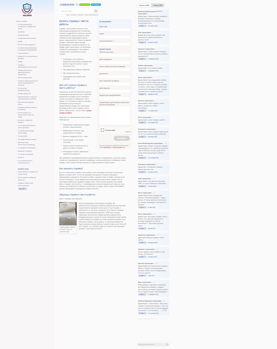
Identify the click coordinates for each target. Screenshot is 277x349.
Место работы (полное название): (113, 66)
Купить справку (21, 21)
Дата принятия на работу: (109, 81)
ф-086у (20, 62)
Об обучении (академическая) (23, 89)
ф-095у (20, 41)
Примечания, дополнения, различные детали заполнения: (114, 103)
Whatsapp (85, 5)
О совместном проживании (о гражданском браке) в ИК (27, 49)
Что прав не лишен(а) (25, 154)
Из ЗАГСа (21, 157)
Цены (68, 15)
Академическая (23, 35)
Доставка (74, 15)
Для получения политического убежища (26, 143)
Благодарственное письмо (27, 139)
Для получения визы (25, 78)
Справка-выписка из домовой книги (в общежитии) (25, 72)
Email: (102, 34)
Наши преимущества (91, 15)
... (77, 5)
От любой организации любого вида (26, 132)
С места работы (23, 53)
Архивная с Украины (25, 151)
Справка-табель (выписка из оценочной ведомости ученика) (28, 83)
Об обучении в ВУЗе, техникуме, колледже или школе (26, 26)
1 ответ (141, 26)
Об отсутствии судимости (26, 45)
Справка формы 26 (24, 93)
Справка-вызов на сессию (27, 38)
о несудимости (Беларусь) (27, 148)
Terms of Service (117, 147)
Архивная (21, 32)
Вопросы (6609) (144, 5)
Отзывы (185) (158, 5)
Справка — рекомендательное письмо (27, 66)
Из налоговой (22, 136)
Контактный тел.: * (107, 41)
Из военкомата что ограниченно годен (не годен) (26, 115)
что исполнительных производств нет (25, 162)
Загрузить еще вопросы (145, 319)
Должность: (104, 74)
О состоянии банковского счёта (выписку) (26, 126)
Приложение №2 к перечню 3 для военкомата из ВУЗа (27, 98)
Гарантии (81, 15)
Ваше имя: (104, 26)
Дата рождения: (106, 59)
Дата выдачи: (105, 88)
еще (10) (22, 189)
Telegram (97, 5)
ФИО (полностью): (107, 52)
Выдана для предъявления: (110, 95)
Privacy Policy (107, 147)
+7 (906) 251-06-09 (67, 5)
